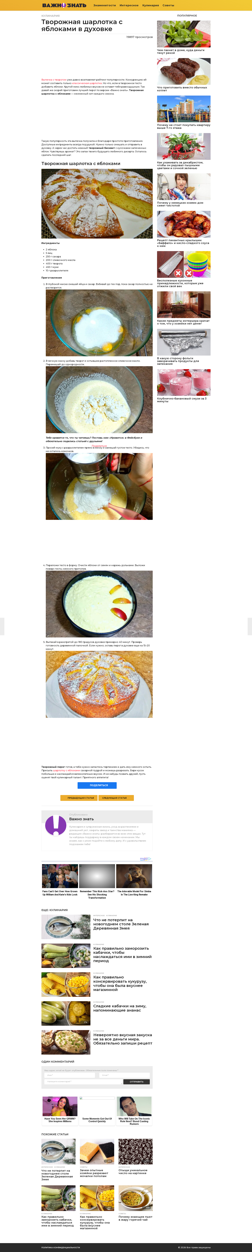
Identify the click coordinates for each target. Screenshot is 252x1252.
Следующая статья (114, 798)
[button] (209, 5)
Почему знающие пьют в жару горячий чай (135, 1218)
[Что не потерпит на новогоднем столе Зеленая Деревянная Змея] (65, 927)
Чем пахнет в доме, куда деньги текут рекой (180, 52)
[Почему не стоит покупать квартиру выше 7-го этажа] (184, 109)
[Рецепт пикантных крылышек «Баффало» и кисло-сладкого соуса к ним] (184, 224)
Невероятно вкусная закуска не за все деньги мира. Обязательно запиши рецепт (122, 1039)
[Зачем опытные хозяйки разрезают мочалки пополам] (97, 1151)
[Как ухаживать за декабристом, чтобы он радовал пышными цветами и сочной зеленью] (184, 146)
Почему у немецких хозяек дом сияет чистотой (180, 204)
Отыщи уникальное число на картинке (133, 1172)
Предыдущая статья (81, 798)
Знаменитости (104, 5)
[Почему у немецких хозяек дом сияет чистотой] (184, 186)
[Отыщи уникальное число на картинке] (136, 1151)
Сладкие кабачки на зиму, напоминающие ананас (119, 1008)
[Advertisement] (97, 118)
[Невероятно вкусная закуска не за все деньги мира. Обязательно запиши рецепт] (65, 1042)
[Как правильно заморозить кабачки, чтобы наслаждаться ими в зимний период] (65, 956)
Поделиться (99, 446)
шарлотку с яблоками (66, 770)
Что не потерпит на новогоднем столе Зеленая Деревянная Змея (121, 924)
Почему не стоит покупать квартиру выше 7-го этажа (183, 126)
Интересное (129, 5)
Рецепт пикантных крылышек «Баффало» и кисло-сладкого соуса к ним (183, 243)
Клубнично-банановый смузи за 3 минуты (181, 400)
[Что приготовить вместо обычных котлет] (184, 71)
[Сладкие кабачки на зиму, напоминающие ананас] (65, 1013)
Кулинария (150, 5)
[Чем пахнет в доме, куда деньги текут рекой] (184, 34)
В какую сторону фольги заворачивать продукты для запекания (178, 361)
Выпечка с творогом (53, 79)
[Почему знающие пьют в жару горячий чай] (136, 1198)
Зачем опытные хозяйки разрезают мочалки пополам (94, 1173)
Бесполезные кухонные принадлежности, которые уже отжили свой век (180, 283)
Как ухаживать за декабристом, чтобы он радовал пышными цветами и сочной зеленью (180, 165)
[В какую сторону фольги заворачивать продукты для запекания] (184, 342)
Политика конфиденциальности (60, 1247)
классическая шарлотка (87, 83)
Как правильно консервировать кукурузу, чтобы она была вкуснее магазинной (120, 983)
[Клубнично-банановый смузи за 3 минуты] (184, 382)
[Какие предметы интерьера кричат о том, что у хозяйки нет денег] (184, 304)
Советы (168, 5)
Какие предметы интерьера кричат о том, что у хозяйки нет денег (183, 322)
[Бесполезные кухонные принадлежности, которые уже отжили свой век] (184, 264)
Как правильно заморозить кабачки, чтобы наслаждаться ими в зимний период (122, 954)
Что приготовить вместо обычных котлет (182, 89)
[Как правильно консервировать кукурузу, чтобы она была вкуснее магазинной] (65, 984)
